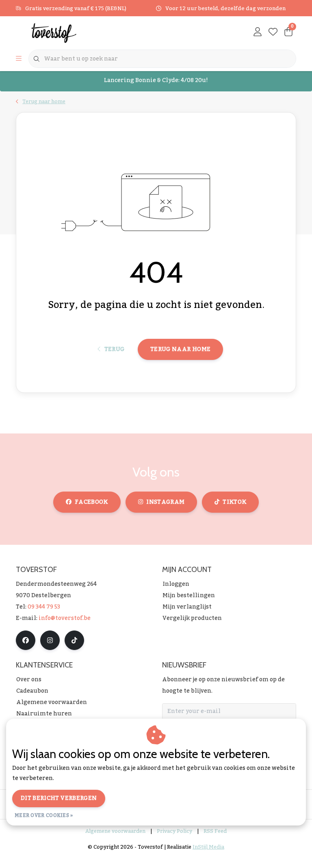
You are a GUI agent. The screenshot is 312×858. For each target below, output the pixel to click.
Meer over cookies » (44, 815)
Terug (114, 349)
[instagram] (50, 640)
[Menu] (19, 59)
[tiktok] (74, 640)
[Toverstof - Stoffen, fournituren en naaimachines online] (65, 32)
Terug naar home (180, 349)
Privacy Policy (174, 831)
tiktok (234, 502)
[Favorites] (273, 32)
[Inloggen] (257, 32)
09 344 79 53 (44, 607)
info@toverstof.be (65, 618)
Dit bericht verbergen (59, 798)
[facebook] (25, 640)
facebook (91, 502)
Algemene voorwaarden (115, 831)
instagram (165, 502)
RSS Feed (215, 831)
